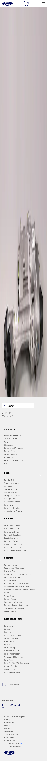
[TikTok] (3, 708)
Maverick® (8, 415)
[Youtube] (11, 705)
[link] (7, 720)
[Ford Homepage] (9, 754)
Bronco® (7, 412)
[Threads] (19, 705)
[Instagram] (15, 705)
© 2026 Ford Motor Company (14, 717)
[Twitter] (7, 705)
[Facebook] (3, 705)
